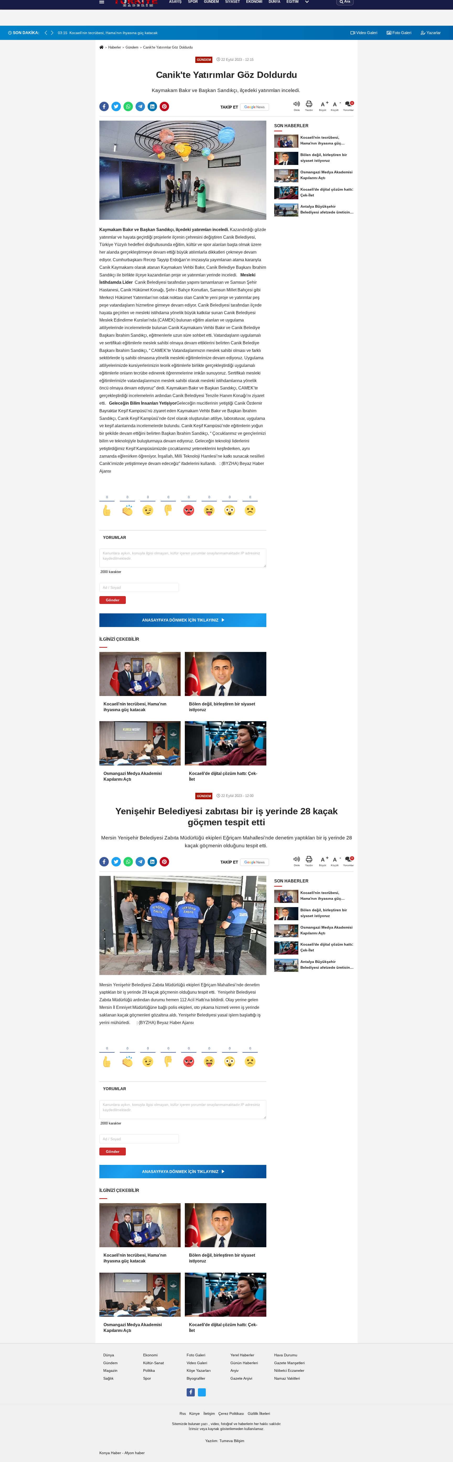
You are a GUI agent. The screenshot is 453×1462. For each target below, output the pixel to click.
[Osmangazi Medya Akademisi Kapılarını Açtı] (140, 743)
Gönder (112, 600)
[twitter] (116, 106)
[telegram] (140, 106)
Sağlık (108, 1378)
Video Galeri (197, 1363)
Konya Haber (110, 1453)
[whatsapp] (128, 106)
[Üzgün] (250, 502)
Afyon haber (135, 1453)
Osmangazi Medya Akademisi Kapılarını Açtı (133, 776)
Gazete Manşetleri (289, 1363)
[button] (52, 33)
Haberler (114, 47)
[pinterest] (164, 106)
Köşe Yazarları (199, 1371)
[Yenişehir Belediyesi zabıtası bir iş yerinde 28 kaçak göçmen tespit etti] (182, 925)
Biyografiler (196, 1378)
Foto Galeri (196, 1355)
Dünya (108, 1355)
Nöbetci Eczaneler (289, 1371)
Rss (183, 1414)
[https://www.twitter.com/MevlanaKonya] (202, 1392)
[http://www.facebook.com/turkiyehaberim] (191, 1392)
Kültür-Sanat (153, 1363)
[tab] (114, 537)
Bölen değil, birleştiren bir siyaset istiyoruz (222, 707)
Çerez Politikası (231, 1414)
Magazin (110, 1371)
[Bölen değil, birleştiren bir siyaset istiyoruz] (225, 674)
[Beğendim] (107, 502)
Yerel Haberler (242, 1355)
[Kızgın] (188, 502)
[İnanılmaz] (229, 502)
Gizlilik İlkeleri (259, 1414)
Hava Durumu (285, 1355)
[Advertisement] (74, 95)
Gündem (132, 47)
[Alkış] (127, 502)
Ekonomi (150, 1355)
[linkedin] (152, 106)
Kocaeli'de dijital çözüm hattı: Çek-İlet (223, 776)
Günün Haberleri (244, 1363)
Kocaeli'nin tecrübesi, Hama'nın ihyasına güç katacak (135, 707)
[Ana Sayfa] (101, 48)
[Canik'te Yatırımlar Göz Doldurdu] (182, 170)
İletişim (209, 1414)
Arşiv (234, 1371)
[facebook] (104, 106)
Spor (147, 1378)
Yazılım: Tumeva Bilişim (224, 1441)
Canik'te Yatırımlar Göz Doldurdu (168, 47)
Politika (149, 1371)
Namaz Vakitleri (287, 1378)
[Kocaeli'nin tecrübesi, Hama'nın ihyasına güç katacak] (140, 674)
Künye (194, 1414)
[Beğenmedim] (168, 502)
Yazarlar (433, 32)
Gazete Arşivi (241, 1378)
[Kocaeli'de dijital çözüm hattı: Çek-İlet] (225, 743)
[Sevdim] (147, 502)
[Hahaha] (209, 502)
